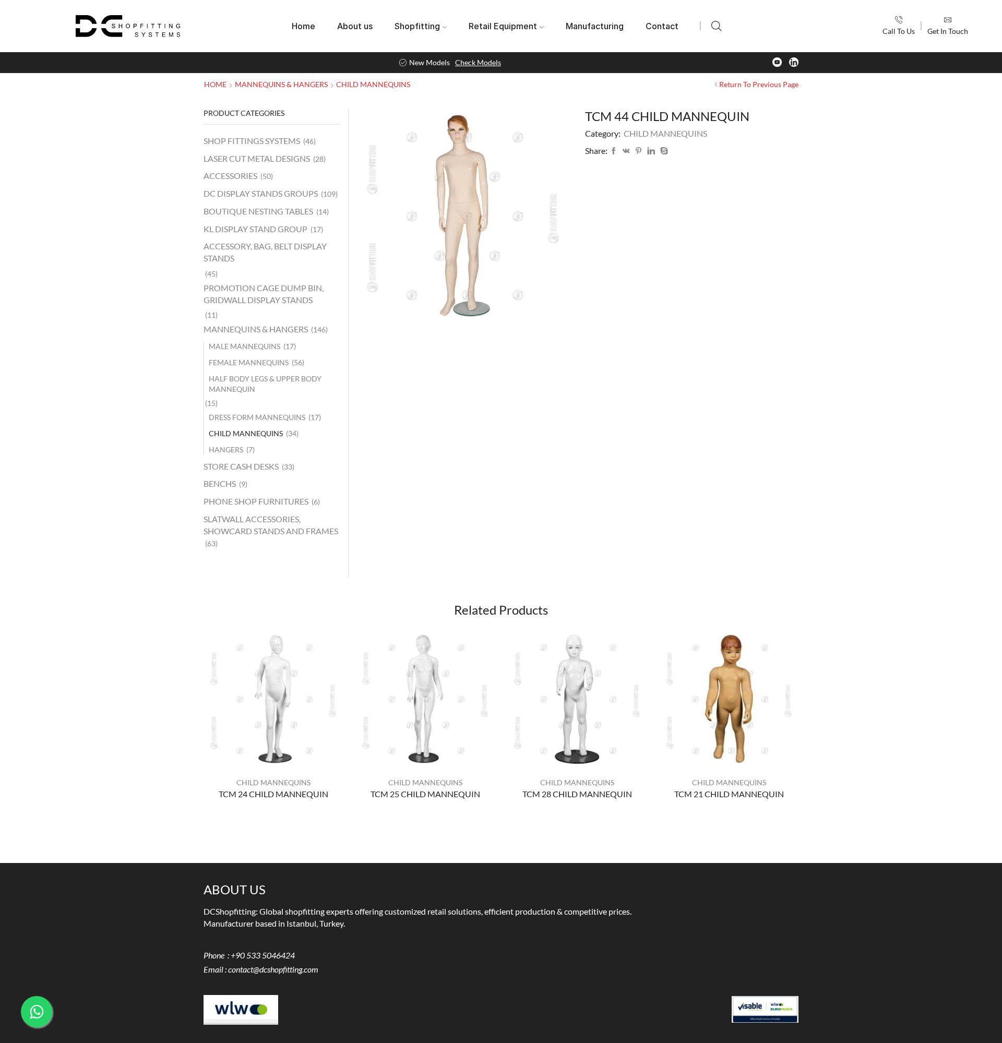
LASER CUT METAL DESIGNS (257, 158)
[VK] (626, 151)
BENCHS (220, 483)
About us (355, 26)
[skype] (663, 151)
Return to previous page (758, 84)
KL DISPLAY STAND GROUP (255, 229)
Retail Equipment (503, 26)
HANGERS (226, 449)
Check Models (478, 62)
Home (303, 26)
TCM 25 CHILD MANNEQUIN (425, 794)
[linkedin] (651, 151)
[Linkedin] (793, 62)
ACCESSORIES (230, 176)
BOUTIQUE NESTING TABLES (258, 211)
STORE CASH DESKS (241, 466)
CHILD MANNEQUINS (373, 84)
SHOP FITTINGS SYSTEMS (252, 141)
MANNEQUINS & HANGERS (281, 84)
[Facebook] (613, 151)
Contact (662, 26)
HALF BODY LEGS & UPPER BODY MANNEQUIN (265, 383)
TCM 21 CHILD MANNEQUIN (729, 794)
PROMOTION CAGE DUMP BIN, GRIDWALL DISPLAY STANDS (264, 294)
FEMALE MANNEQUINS (249, 362)
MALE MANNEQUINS (244, 346)
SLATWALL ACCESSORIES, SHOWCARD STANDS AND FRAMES (271, 525)
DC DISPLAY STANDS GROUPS (261, 193)
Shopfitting (417, 26)
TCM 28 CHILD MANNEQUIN (577, 794)
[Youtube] (777, 62)
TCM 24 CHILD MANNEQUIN (273, 794)
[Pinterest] (639, 151)
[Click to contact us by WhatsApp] (36, 1011)
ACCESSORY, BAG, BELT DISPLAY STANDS (265, 252)
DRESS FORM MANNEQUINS (257, 417)
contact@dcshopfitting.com (273, 969)
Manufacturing (595, 26)
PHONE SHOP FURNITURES (256, 501)
